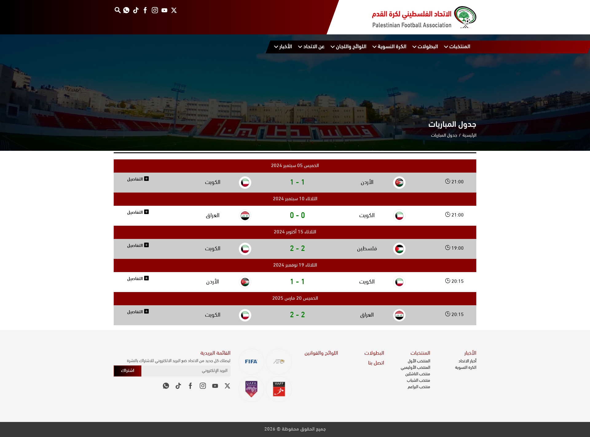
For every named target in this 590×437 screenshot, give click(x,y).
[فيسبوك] (145, 10)
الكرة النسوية (465, 367)
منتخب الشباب (418, 380)
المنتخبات (420, 353)
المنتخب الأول (419, 361)
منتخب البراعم (419, 387)
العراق (212, 216)
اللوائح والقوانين (321, 353)
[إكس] (174, 10)
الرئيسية (469, 135)
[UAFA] (251, 389)
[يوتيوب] (164, 10)
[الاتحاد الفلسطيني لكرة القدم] (418, 17)
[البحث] (117, 10)
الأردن (367, 182)
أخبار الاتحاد (467, 361)
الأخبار (470, 353)
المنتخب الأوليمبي (415, 367)
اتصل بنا (376, 363)
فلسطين (367, 249)
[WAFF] (279, 389)
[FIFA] (251, 362)
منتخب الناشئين (417, 374)
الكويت (212, 182)
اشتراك (127, 371)
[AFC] (279, 362)
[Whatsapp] (126, 10)
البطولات (374, 353)
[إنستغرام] (155, 10)
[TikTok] (136, 10)
